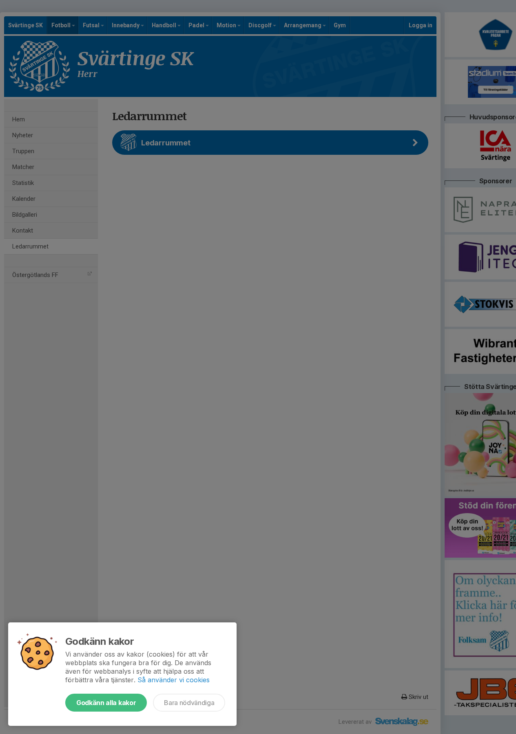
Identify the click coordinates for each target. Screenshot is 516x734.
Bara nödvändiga (189, 703)
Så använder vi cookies (173, 680)
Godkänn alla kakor (106, 703)
